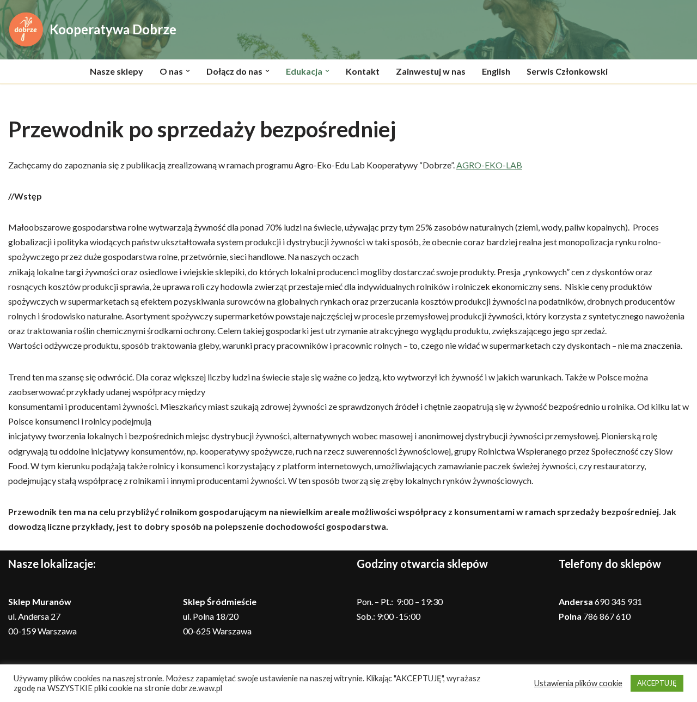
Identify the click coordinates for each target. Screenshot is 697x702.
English (496, 71)
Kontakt (363, 71)
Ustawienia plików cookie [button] (578, 683)
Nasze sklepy (116, 71)
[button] (188, 71)
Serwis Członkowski (567, 71)
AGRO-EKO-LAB (489, 165)
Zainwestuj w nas (431, 71)
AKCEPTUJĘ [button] (657, 683)
